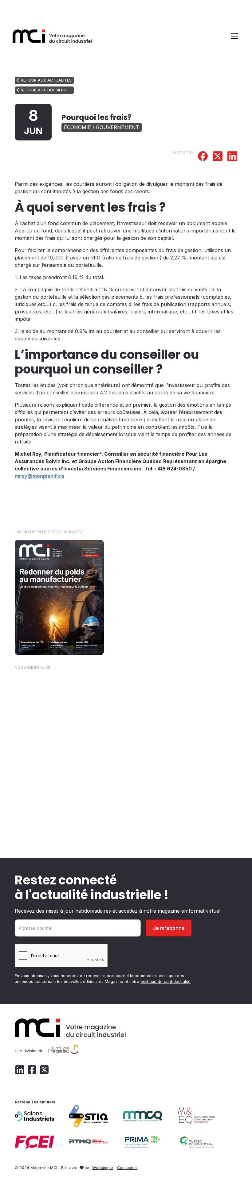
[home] (52, 36)
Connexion (127, 1167)
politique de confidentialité (165, 981)
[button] (233, 36)
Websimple (102, 1167)
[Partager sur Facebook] (203, 157)
